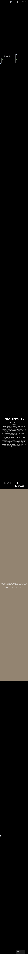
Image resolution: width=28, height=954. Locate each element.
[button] (1, 2)
